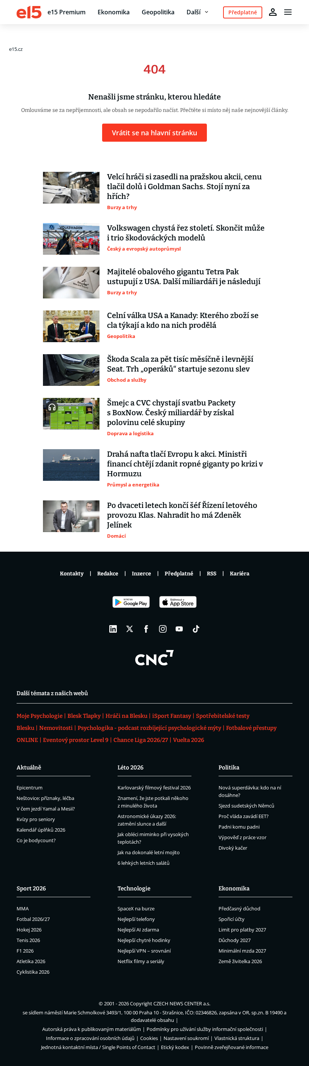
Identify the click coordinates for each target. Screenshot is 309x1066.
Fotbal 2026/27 (33, 919)
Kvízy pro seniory (36, 819)
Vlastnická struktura (236, 1038)
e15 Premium (66, 12)
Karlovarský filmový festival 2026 (154, 787)
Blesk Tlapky (84, 716)
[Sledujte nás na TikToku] (196, 629)
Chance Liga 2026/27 (140, 740)
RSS (211, 573)
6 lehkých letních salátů (144, 863)
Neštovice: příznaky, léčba (45, 798)
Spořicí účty (232, 919)
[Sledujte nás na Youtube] (179, 629)
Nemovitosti (56, 728)
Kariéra (239, 573)
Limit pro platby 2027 (242, 929)
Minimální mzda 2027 (242, 950)
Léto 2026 (131, 767)
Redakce (107, 573)
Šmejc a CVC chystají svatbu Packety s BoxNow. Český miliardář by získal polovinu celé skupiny (171, 412)
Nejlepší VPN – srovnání (144, 950)
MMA (23, 908)
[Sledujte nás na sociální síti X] (130, 629)
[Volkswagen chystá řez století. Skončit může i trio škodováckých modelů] (71, 239)
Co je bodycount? (36, 840)
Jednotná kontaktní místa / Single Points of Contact (98, 1047)
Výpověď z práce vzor (242, 837)
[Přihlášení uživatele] (272, 12)
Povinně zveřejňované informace (231, 1047)
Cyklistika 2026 (33, 971)
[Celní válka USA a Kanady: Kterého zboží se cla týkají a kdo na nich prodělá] (71, 326)
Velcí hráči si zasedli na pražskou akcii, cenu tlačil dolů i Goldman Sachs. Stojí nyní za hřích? (184, 186)
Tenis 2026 (28, 940)
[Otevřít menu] (287, 12)
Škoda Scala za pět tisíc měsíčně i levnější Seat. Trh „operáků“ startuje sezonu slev (180, 364)
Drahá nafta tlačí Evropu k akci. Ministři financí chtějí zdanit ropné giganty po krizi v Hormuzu (185, 464)
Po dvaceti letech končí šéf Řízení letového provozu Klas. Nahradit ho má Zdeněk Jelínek (182, 515)
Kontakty (72, 573)
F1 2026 (25, 950)
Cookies (149, 1038)
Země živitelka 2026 (240, 961)
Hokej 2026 (29, 929)
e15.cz (16, 49)
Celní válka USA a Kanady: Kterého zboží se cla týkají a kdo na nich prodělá (183, 320)
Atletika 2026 (31, 961)
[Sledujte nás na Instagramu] (163, 629)
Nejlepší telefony (136, 919)
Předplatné (179, 573)
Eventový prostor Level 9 (76, 740)
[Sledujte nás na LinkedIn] (113, 629)
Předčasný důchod (239, 908)
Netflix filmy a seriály (141, 961)
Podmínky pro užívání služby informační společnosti (205, 1029)
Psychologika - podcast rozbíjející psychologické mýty (149, 728)
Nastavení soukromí (186, 1038)
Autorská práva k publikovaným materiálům (91, 1029)
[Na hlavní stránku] (29, 12)
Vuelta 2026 (188, 740)
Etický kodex (175, 1047)
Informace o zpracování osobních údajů (90, 1038)
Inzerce (141, 573)
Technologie (134, 888)
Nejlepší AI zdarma (138, 929)
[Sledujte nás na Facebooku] (146, 629)
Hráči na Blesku (126, 716)
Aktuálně (29, 767)
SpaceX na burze (136, 908)
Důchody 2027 (235, 940)
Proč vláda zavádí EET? (244, 816)
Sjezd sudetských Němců (246, 805)
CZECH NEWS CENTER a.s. (181, 1003)
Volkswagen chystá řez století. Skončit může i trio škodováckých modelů (186, 232)
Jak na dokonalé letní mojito (149, 852)
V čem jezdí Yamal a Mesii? (46, 808)
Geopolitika (158, 12)
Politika (229, 767)
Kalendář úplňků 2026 (41, 829)
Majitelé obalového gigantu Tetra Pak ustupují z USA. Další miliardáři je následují (183, 276)
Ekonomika (114, 12)
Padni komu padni (239, 826)
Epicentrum (30, 787)
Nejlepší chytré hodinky (144, 940)
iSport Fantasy (171, 716)
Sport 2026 (31, 888)
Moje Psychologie (40, 716)
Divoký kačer (233, 847)
